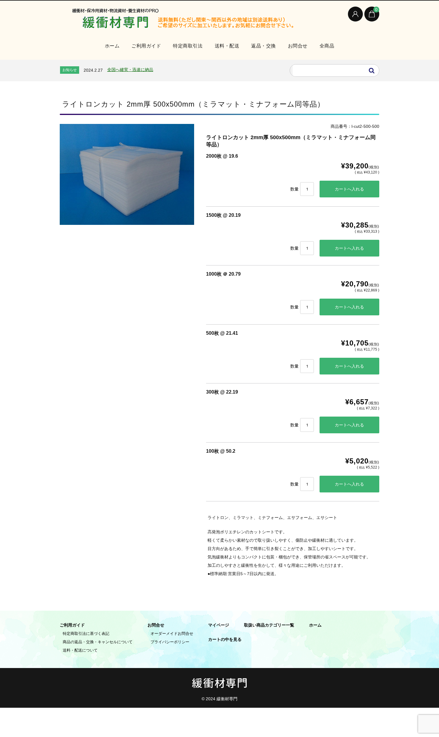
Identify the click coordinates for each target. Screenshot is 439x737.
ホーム (112, 45)
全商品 (327, 45)
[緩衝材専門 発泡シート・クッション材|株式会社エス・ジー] (194, 20)
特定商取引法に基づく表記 (86, 633)
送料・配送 (227, 45)
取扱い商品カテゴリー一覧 (269, 625)
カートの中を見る (225, 639)
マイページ (218, 625)
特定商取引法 (187, 45)
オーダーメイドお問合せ (172, 633)
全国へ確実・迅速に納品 (130, 69)
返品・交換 (263, 45)
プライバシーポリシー (170, 642)
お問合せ (298, 45)
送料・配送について (80, 650)
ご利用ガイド (146, 45)
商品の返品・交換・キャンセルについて (98, 642)
